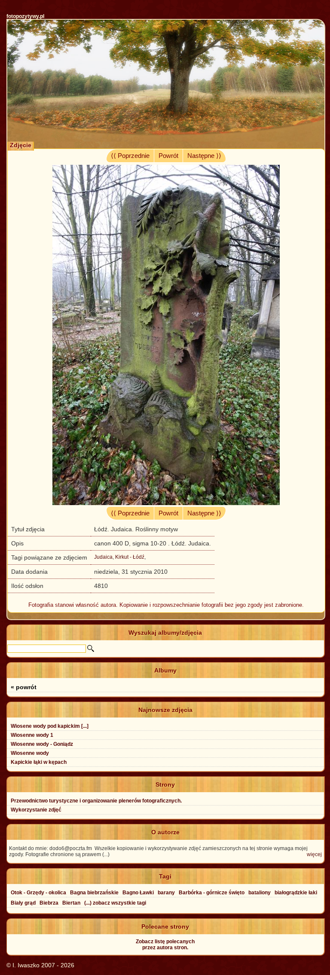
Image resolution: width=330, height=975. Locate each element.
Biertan (71, 903)
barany (166, 893)
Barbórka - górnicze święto (211, 893)
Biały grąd (23, 903)
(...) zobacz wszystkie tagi (115, 903)
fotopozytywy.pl (25, 16)
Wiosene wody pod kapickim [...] (50, 726)
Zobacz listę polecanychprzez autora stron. (165, 945)
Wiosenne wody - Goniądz (42, 744)
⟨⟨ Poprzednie (130, 155)
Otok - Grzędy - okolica (38, 893)
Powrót (168, 155)
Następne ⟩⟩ (204, 155)
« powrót (24, 687)
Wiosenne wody (30, 753)
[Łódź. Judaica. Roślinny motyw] (166, 503)
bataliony (259, 893)
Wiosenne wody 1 (32, 735)
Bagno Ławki (138, 893)
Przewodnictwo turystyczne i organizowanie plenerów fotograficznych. (96, 801)
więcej (314, 854)
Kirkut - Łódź (129, 557)
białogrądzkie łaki (296, 893)
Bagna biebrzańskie (94, 893)
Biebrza (49, 903)
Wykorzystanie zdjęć (36, 810)
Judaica (103, 557)
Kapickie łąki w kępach (39, 762)
